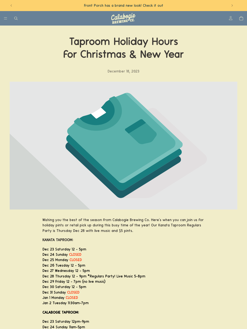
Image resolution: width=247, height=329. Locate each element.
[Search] (16, 18)
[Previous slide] (11, 5)
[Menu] (5, 18)
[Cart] (241, 18)
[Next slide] (232, 5)
